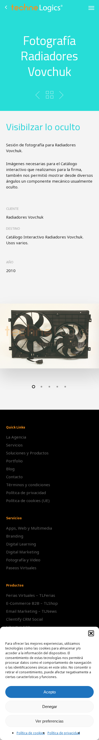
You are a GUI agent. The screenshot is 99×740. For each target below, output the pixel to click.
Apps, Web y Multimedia (29, 528)
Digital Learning (21, 544)
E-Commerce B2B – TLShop (32, 603)
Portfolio (14, 460)
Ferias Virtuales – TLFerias (30, 595)
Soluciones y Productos (27, 452)
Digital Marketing (22, 551)
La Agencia (16, 437)
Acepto (50, 692)
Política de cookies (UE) (28, 500)
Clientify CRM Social (24, 619)
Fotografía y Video (23, 559)
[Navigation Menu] (91, 8)
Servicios (14, 445)
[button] (91, 633)
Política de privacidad (64, 733)
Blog (10, 468)
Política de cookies (31, 733)
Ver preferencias (49, 721)
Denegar (49, 706)
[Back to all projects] (49, 94)
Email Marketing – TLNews (31, 611)
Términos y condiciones (28, 484)
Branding (14, 536)
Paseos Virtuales (21, 567)
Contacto (14, 476)
